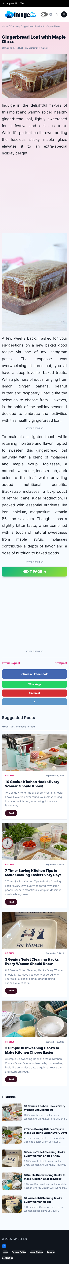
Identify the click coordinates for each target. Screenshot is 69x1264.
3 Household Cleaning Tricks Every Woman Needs (43, 1199)
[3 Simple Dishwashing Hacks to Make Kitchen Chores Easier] (34, 1019)
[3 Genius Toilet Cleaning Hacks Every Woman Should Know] (34, 930)
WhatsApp (34, 684)
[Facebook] (3, 3)
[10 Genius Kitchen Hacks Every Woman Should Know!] (34, 752)
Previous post (11, 663)
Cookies (51, 1252)
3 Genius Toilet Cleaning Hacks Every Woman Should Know (32, 961)
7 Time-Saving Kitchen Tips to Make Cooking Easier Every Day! (33, 872)
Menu (64, 14)
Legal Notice (36, 1252)
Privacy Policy (19, 1252)
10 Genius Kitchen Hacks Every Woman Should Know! (32, 784)
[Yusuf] (50, 14)
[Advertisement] (34, 194)
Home (5, 26)
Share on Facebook (34, 674)
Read (11, 813)
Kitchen (14, 26)
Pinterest (34, 693)
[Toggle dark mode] (44, 14)
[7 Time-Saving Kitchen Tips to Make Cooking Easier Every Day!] (34, 841)
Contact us (7, 1258)
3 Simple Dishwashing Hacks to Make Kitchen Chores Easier (32, 1050)
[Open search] (56, 14)
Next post (61, 663)
